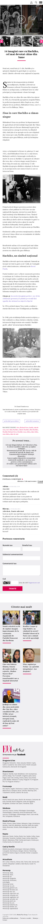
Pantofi (8, 802)
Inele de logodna (29, 802)
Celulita (24, 791)
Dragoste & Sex (9, 760)
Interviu (13, 862)
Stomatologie (7, 812)
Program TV (28, 780)
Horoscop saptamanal (10, 908)
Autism (5, 855)
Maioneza (11, 840)
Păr (4, 789)
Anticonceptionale (26, 812)
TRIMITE (12, 588)
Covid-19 (32, 864)
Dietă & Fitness (9, 821)
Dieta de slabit (33, 825)
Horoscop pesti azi (9, 901)
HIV (4, 816)
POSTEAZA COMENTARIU (12, 479)
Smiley (16, 778)
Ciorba (16, 836)
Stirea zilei (19, 862)
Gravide (23, 853)
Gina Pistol (32, 778)
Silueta (16, 827)
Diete (4, 823)
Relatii (29, 763)
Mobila (32, 849)
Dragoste (6, 763)
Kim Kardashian (31, 774)
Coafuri (25, 789)
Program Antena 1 (14, 782)
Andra (21, 778)
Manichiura (7, 791)
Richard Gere (24, 427)
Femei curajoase (32, 853)
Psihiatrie (16, 816)
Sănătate (6, 808)
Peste (21, 836)
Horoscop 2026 (8, 873)
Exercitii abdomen (15, 825)
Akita (28, 432)
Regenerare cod (34, 583)
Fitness (9, 823)
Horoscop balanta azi (10, 905)
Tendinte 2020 (28, 803)
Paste (11, 836)
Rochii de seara (13, 800)
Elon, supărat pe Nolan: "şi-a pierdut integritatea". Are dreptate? (31, 667)
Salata (28, 836)
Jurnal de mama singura (11, 853)
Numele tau (8, 545)
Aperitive (34, 838)
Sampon (14, 791)
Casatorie (10, 765)
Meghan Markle (8, 774)
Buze (19, 791)
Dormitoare (14, 851)
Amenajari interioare (22, 849)
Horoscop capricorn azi (11, 893)
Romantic (12, 763)
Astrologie (6, 882)
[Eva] (6, 2)
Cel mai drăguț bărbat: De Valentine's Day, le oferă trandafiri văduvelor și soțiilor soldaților (21, 447)
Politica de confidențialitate (10, 918)
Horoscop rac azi (8, 886)
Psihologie (22, 811)
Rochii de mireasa (25, 800)
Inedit (31, 427)
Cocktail (18, 838)
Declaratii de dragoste (18, 767)
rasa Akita (6, 434)
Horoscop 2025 (8, 875)
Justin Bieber (7, 780)
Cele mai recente (30, 481)
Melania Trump (17, 780)
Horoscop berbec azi (10, 907)
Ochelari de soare (16, 803)
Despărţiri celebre (14, 864)
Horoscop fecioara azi (10, 890)
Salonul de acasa (22, 792)
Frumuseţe (7, 786)
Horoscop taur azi (9, 892)
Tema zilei (27, 862)
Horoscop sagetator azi (11, 897)
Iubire (5, 765)
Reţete (5, 834)
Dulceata (6, 838)
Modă (5, 797)
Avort (28, 814)
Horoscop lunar (8, 884)
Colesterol (15, 812)
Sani (36, 789)
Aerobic (5, 825)
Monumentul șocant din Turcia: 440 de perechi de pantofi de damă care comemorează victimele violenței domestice (21, 453)
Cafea (33, 836)
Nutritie (24, 825)
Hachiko (15, 430)
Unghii (12, 789)
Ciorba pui (35, 840)
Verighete (6, 803)
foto (18, 427)
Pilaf (16, 840)
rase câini (9, 430)
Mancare (6, 836)
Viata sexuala (21, 763)
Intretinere (36, 823)
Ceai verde (34, 814)
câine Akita (34, 432)
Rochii (8, 789)
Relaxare (25, 823)
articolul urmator (32, 421)
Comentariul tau (9, 563)
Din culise (6, 862)
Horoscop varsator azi (10, 899)
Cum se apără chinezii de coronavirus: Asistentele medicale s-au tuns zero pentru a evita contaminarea (21, 460)
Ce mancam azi (17, 842)
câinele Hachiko (24, 430)
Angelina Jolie (27, 776)
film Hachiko (34, 430)
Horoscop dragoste (9, 878)
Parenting (32, 851)
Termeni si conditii (25, 918)
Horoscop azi (7, 876)
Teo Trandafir (17, 776)
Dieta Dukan (16, 823)
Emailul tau (27, 545)
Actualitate (7, 859)
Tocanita (12, 838)
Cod (4, 579)
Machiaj (32, 789)
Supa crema (26, 838)
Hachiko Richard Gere (10, 432)
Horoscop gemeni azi (10, 888)
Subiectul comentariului (13, 554)
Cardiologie (12, 814)
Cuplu (34, 763)
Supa (37, 836)
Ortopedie (9, 816)
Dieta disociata (8, 827)
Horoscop (6, 870)
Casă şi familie (9, 847)
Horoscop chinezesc (9, 880)
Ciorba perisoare (25, 840)
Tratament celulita (9, 792)
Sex (16, 765)
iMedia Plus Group (22, 915)
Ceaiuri (10, 811)
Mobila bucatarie (9, 849)
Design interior (23, 851)
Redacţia (35, 918)
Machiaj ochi (32, 791)
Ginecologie (30, 811)
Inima (16, 811)
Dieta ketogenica (25, 827)
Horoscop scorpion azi (10, 895)
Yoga (30, 823)
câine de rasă (14, 434)
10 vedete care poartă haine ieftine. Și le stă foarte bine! (21, 465)
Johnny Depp (7, 776)
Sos (24, 836)
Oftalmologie (21, 814)
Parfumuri (19, 789)
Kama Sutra (22, 765)
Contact (5, 920)
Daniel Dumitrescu (23, 406)
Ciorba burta (7, 842)
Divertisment (8, 771)
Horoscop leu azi (8, 903)
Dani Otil (10, 778)
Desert (5, 840)
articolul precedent (11, 421)
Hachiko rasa (21, 432)
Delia (26, 778)
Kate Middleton (19, 774)
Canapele (6, 851)
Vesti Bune (25, 864)
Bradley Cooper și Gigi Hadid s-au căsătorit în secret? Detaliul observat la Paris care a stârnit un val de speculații (31, 632)
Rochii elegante (17, 802)
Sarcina (5, 811)
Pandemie (6, 866)
